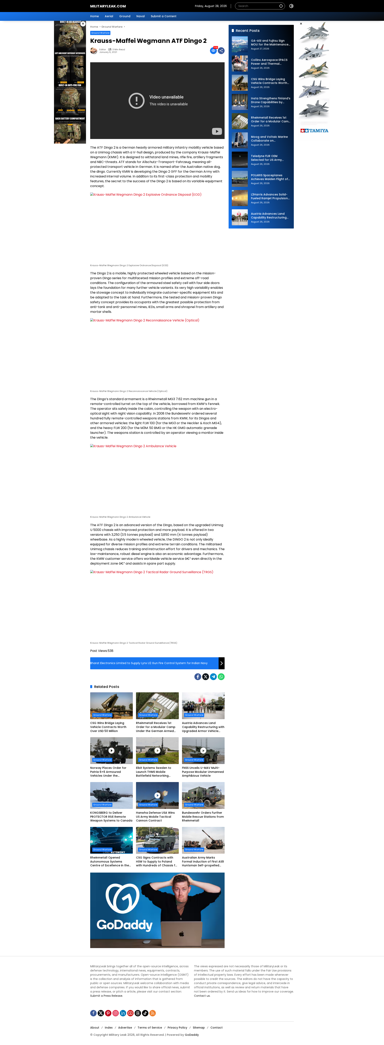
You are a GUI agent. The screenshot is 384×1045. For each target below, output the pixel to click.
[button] (281, 6)
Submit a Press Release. (106, 996)
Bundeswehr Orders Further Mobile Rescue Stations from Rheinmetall (203, 817)
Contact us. (202, 996)
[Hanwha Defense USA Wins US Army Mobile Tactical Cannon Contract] (157, 795)
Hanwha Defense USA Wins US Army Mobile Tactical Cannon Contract (155, 817)
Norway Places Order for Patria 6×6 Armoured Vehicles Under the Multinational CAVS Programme (108, 772)
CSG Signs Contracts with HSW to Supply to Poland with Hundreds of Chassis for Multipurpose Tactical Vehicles (157, 862)
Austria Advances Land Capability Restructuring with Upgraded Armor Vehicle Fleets (203, 727)
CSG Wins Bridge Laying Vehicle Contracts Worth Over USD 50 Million (108, 727)
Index (109, 1028)
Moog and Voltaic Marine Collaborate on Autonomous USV (269, 139)
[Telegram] (213, 676)
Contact (216, 1028)
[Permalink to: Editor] (94, 50)
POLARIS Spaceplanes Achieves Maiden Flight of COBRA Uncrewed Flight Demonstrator (269, 177)
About (94, 1028)
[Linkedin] (123, 1013)
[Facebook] (197, 676)
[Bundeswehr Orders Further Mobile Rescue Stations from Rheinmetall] (203, 795)
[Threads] (138, 1013)
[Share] (221, 50)
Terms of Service (150, 1028)
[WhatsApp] (221, 676)
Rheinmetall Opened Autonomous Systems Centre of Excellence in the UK (109, 862)
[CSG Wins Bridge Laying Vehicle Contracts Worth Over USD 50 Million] (111, 705)
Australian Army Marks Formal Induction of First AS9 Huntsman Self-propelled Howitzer (203, 862)
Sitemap (199, 1028)
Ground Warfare (100, 32)
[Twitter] (205, 676)
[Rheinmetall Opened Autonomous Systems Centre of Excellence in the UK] (111, 840)
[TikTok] (145, 1013)
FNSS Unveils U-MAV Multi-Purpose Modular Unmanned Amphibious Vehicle (203, 772)
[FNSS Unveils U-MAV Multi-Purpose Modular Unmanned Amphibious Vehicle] (203, 750)
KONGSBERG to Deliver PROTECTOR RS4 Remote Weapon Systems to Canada (111, 817)
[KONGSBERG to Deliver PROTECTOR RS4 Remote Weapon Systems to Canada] (111, 795)
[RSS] (152, 1013)
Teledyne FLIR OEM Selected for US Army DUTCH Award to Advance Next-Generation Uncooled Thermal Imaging (271, 158)
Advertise (125, 1028)
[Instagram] (115, 1013)
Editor (102, 49)
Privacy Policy (177, 1028)
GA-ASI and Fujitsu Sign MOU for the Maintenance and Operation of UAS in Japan (269, 43)
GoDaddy (192, 1035)
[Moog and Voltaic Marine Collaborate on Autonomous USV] (240, 140)
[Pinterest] (108, 1013)
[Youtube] (130, 1013)
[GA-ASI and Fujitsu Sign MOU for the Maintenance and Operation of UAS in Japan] (240, 44)
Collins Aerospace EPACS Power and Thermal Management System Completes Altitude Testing (269, 62)
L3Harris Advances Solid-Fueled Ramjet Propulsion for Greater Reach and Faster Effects (269, 196)
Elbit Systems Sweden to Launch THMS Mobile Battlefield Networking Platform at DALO (153, 772)
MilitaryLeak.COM (108, 6)
